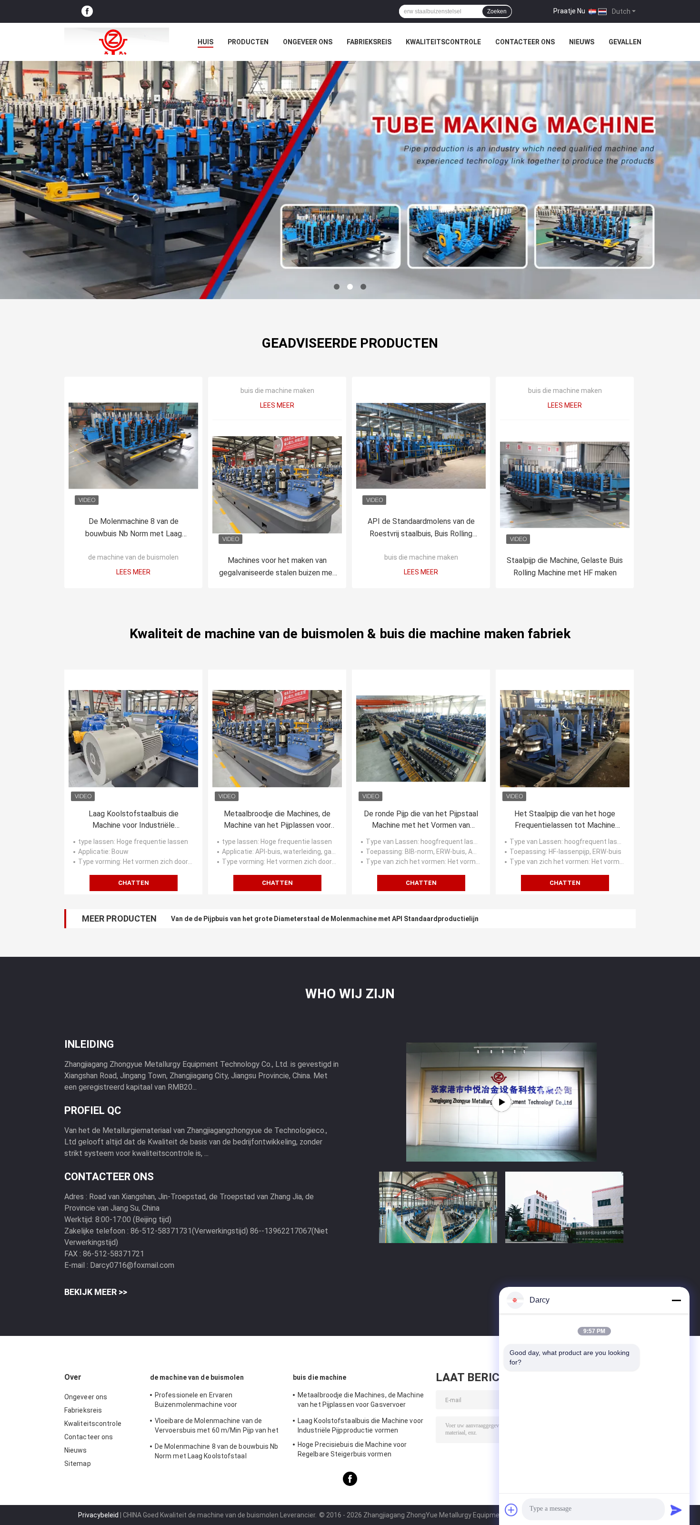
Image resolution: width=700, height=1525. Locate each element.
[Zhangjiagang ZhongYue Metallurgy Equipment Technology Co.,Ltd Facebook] (87, 12)
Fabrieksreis (369, 42)
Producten (248, 42)
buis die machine (320, 1377)
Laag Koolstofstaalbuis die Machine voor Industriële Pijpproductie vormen (134, 820)
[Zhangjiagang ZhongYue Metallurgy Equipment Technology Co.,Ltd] (116, 42)
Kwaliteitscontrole (443, 42)
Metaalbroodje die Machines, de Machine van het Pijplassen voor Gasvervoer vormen (277, 820)
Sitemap (77, 1463)
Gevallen (625, 42)
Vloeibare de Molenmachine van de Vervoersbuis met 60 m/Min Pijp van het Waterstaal (217, 1427)
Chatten (133, 882)
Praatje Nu (569, 11)
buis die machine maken (277, 390)
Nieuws (581, 42)
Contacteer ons (525, 42)
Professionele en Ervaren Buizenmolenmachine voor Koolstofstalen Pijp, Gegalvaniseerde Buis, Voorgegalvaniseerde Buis (212, 1401)
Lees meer (133, 572)
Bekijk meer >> (95, 1292)
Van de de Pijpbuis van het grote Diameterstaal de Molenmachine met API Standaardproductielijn (325, 919)
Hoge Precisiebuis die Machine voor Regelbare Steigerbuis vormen (352, 1449)
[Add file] (511, 1509)
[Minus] (676, 1300)
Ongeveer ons (307, 42)
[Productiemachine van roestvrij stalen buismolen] (501, 1102)
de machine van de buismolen (133, 557)
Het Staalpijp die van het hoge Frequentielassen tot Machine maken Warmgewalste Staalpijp (565, 820)
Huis (205, 42)
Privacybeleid (98, 1515)
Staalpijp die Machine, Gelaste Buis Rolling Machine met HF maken (565, 566)
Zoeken (497, 11)
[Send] (676, 1509)
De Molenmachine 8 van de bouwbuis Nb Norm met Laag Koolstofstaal (133, 528)
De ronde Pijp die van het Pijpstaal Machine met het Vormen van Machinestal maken (421, 820)
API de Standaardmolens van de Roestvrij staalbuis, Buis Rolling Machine (421, 528)
